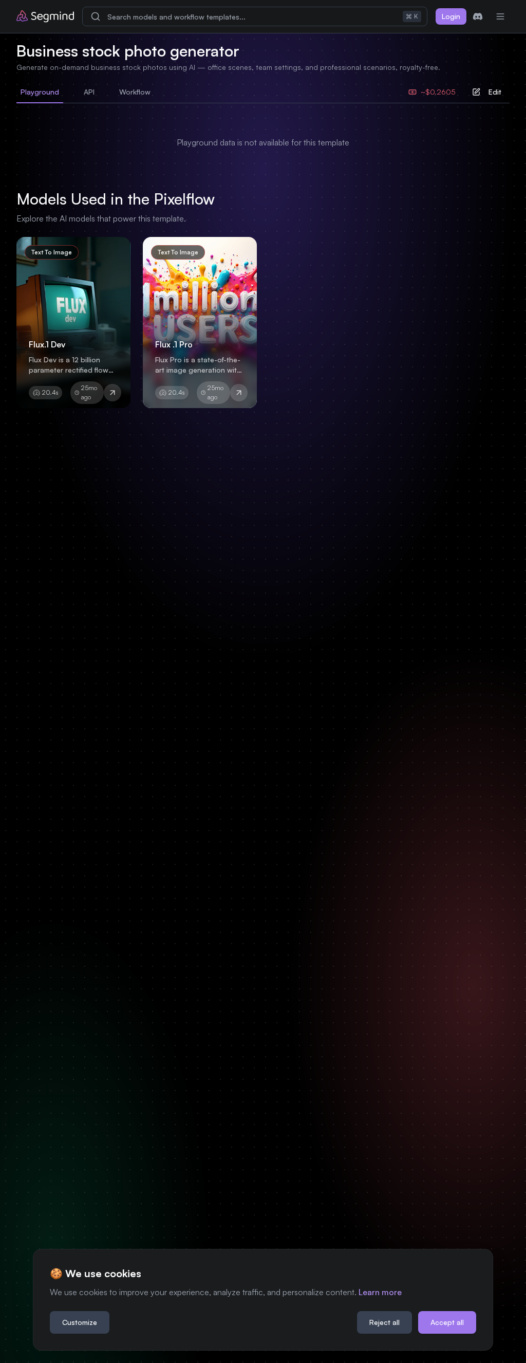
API (89, 91)
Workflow (135, 91)
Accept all (447, 1322)
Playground (40, 91)
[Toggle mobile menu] (500, 16)
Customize (79, 1322)
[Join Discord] (477, 16)
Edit (495, 91)
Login (451, 16)
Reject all (384, 1322)
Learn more (380, 1292)
